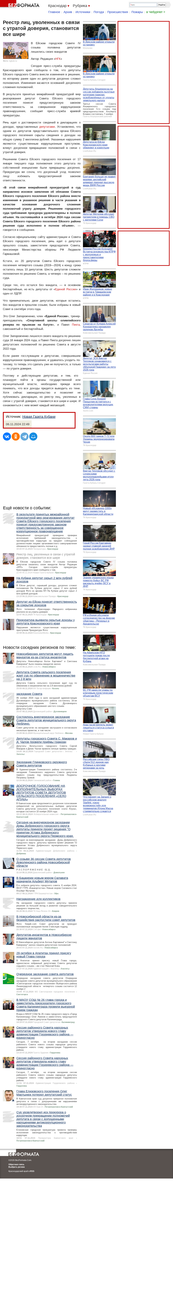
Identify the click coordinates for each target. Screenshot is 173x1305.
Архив (68, 12)
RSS (32, 1171)
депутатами (47, 126)
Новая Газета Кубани (38, 416)
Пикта (76, 324)
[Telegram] (24, 436)
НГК (57, 58)
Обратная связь (16, 1164)
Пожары (137, 12)
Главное (54, 12)
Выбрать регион (16, 1167)
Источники (83, 12)
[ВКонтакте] (7, 436)
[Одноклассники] (16, 436)
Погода (99, 12)
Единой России (65, 289)
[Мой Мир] (33, 436)
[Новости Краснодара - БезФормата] (20, 4)
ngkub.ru (13, 61)
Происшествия (117, 12)
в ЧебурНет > (155, 12)
